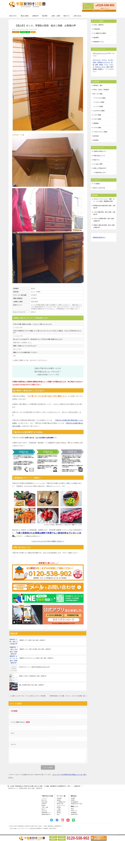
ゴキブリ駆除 (97, 119)
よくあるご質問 (97, 164)
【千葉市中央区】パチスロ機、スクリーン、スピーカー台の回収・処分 (67, 696)
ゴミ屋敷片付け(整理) (99, 33)
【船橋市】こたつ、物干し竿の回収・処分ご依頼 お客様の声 (35, 649)
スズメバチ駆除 (99, 102)
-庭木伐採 (59, 810)
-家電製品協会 (74, 812)
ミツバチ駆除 (99, 106)
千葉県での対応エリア (99, 151)
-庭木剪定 (59, 812)
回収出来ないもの (100, 172)
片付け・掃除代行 (98, 25)
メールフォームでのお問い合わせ (99, 10)
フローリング (96, 60)
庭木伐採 (96, 136)
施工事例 (44, 16)
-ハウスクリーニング (61, 805)
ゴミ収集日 (96, 183)
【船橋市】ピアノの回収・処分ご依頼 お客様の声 (32, 640)
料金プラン (67, 16)
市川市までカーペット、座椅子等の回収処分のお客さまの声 (34, 667)
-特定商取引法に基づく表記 (76, 803)
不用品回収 (96, 29)
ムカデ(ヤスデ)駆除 (99, 110)
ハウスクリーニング (101, 53)
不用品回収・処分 (25, 32)
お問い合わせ (77, 16)
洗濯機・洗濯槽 (97, 69)
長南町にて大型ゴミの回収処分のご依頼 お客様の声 (32, 676)
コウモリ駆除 (97, 127)
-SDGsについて (74, 810)
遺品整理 (96, 37)
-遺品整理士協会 (74, 814)
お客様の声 (35, 16)
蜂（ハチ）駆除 (97, 94)
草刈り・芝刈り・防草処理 (101, 89)
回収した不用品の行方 (99, 168)
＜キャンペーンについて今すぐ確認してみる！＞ (47, 541)
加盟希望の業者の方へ (99, 237)
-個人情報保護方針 (74, 801)
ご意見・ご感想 (55, 16)
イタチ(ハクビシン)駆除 (100, 131)
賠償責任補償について (46, 812)
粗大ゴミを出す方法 (99, 188)
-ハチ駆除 (59, 809)
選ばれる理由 (24, 16)
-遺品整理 (59, 800)
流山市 (33, 32)
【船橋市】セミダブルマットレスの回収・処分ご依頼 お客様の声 (36, 658)
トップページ (44, 798)
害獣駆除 (96, 123)
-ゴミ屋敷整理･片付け (61, 801)
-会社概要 (73, 798)
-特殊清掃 (59, 807)
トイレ (106, 64)
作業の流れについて (99, 155)
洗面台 (101, 64)
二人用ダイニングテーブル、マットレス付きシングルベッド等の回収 (27, 696)
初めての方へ (13, 16)
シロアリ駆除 (97, 115)
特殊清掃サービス (98, 41)
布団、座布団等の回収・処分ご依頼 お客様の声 (31, 685)
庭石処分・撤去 (97, 85)
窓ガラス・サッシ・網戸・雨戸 (104, 67)
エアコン (104, 60)
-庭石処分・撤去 (60, 803)
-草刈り (58, 814)
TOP (40, 786)
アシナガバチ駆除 (100, 98)
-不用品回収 (59, 798)
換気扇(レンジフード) (103, 62)
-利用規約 (73, 800)
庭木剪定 (96, 140)
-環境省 (72, 808)
